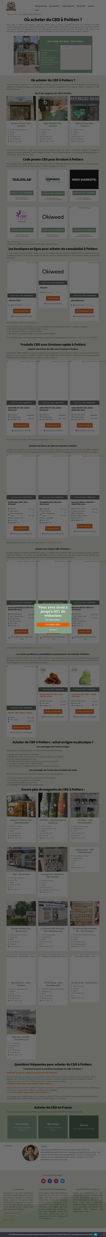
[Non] (104, 1234)
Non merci (53, 630)
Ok (95, 1234)
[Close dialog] (69, 605)
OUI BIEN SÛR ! (53, 625)
